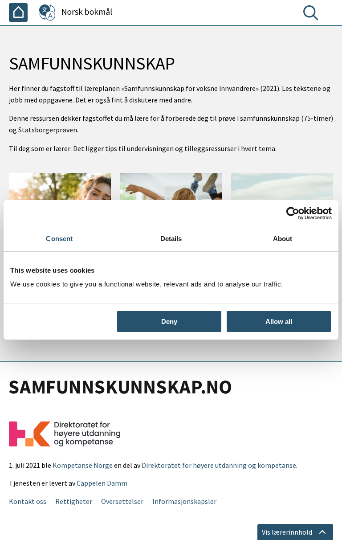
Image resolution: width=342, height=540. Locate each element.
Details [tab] (171, 238)
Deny (169, 321)
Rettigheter (73, 501)
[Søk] (312, 14)
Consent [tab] (59, 238)
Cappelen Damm (102, 483)
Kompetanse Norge (83, 465)
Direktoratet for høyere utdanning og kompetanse (219, 465)
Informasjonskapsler (184, 501)
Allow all (278, 321)
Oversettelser (122, 501)
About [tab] (283, 238)
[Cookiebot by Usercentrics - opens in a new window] (293, 213)
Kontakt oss (27, 501)
